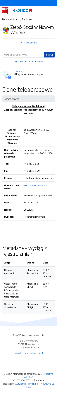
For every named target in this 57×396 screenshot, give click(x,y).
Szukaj (49, 54)
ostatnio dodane (29, 42)
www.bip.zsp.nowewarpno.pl (28, 353)
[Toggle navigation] (53, 3)
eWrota (18, 71)
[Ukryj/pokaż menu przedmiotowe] (4, 3)
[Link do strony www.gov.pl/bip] (7, 10)
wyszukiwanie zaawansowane (29, 61)
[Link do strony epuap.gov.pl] (22, 10)
